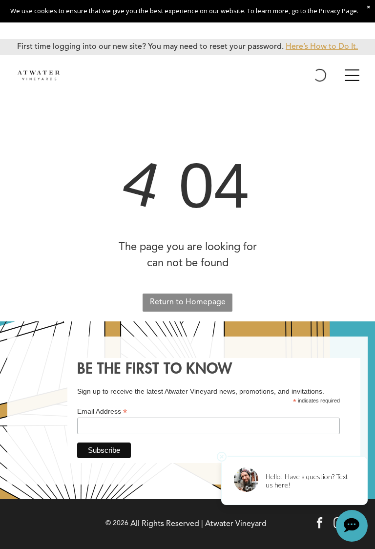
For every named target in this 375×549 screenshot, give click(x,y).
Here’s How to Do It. (322, 47)
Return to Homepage (188, 302)
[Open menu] (352, 75)
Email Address (102, 411)
